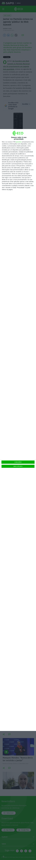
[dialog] (18, 430)
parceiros (19, 141)
